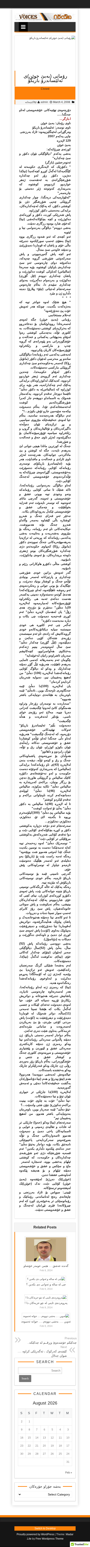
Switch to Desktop (45, 1528)
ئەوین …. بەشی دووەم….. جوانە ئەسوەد (46, 1321)
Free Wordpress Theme (50, 1538)
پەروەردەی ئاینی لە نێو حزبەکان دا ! (46, 1303)
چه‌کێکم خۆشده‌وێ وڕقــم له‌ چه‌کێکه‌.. (52, 1342)
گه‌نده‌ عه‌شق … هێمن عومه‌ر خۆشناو (46, 1265)
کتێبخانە (29, 102)
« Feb (68, 1472)
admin (44, 102)
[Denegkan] (45, 19)
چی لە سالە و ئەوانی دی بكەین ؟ (46, 1284)
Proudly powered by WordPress (35, 1534)
